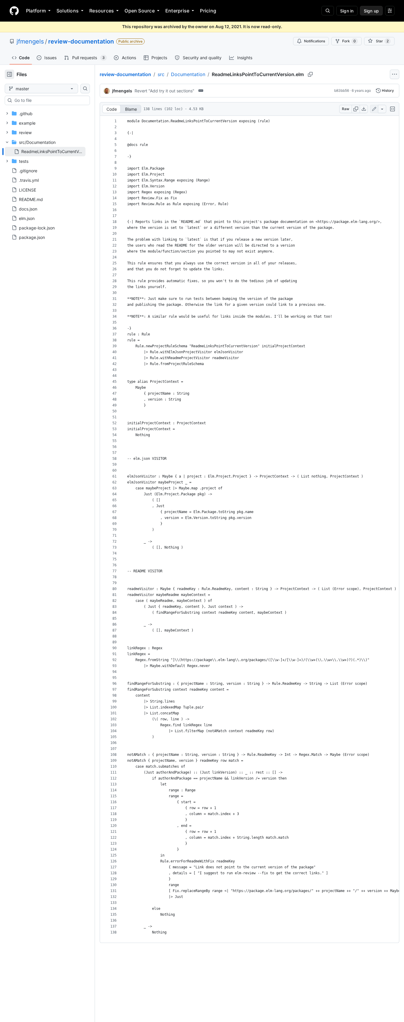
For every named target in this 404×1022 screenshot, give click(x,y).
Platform (36, 11)
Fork (349, 41)
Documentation (188, 74)
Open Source (140, 11)
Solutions (67, 11)
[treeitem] (45, 151)
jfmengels (30, 41)
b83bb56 (341, 90)
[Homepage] (14, 10)
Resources (101, 11)
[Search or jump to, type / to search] (327, 10)
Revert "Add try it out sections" (164, 90)
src (161, 74)
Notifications (314, 41)
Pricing (208, 11)
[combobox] (49, 100)
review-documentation (81, 41)
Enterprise (177, 11)
